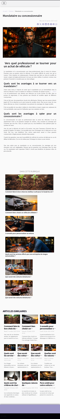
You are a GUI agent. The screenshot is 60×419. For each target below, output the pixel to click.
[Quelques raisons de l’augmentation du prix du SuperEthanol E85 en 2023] (30, 376)
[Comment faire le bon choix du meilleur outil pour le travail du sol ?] (29, 182)
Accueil (5, 11)
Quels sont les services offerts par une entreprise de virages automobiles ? (26, 255)
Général (11, 11)
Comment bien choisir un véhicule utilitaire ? (21, 212)
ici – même (53, 91)
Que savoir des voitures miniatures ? (18, 277)
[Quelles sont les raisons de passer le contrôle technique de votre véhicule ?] (50, 347)
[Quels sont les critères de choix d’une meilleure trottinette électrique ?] (12, 376)
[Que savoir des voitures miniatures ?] (19, 267)
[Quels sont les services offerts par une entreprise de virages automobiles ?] (29, 244)
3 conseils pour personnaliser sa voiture (19, 233)
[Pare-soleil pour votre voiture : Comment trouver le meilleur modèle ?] (48, 376)
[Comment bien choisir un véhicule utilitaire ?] (21, 203)
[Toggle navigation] (4, 3)
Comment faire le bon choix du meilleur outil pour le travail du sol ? (29, 192)
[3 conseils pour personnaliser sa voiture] (19, 224)
